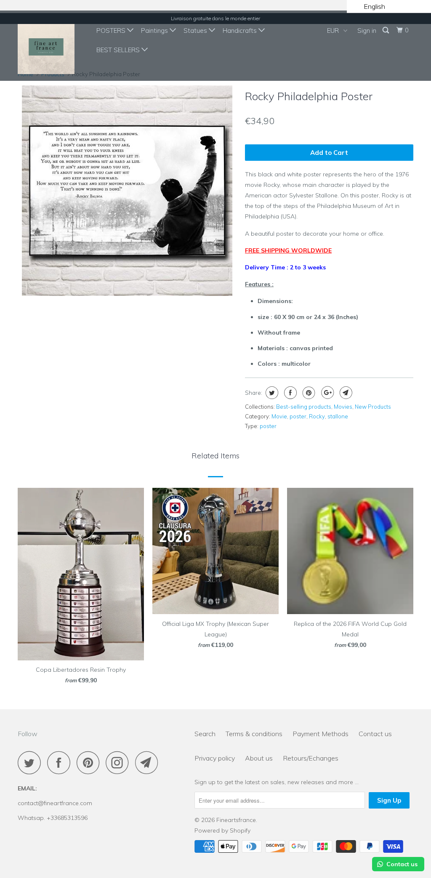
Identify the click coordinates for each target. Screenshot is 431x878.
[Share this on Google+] (326, 392)
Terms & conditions (254, 733)
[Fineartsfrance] (51, 46)
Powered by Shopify (222, 830)
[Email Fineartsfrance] (149, 762)
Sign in (366, 31)
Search (205, 733)
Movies (343, 406)
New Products (373, 406)
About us (259, 758)
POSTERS (111, 31)
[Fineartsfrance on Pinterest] (90, 762)
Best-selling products (303, 406)
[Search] (386, 30)
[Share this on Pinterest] (308, 392)
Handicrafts (240, 31)
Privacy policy (214, 758)
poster (298, 416)
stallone (337, 416)
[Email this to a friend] (345, 392)
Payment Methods (321, 733)
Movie (279, 416)
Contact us (375, 733)
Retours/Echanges (310, 758)
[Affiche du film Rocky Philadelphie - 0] (127, 190)
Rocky (317, 416)
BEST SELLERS (118, 50)
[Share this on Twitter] (270, 392)
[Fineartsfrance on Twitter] (31, 762)
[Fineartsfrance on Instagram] (119, 762)
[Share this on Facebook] (289, 392)
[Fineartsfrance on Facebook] (61, 762)
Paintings (155, 31)
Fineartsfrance (236, 820)
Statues (196, 31)
